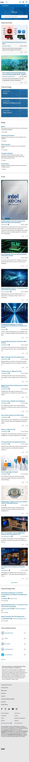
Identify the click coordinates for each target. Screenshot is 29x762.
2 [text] (22, 52)
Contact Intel (4, 687)
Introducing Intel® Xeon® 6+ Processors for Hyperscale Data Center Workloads (13, 221)
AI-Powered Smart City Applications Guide (13, 442)
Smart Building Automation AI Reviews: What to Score (14, 342)
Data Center (14, 598)
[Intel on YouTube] (13, 709)
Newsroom (4, 690)
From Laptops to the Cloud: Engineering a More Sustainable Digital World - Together (14, 73)
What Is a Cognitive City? (8, 429)
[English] (23, 2)
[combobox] (14, 16)
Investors (3, 693)
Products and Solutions (7, 135)
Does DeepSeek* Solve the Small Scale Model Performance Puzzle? (14, 254)
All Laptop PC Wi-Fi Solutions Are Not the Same (13, 567)
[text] (21, 52)
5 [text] (22, 82)
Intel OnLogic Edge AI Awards (9, 472)
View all (3, 659)
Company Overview (6, 685)
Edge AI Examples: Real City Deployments (12, 357)
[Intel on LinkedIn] (9, 709)
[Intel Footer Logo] (3, 749)
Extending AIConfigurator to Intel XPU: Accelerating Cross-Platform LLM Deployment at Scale (14, 325)
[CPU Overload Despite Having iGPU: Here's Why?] (14, 32)
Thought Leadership (7, 153)
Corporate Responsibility (7, 699)
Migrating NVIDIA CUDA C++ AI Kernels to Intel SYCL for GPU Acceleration (14, 288)
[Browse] (5, 6)
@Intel (3, 126)
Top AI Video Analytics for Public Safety (12, 415)
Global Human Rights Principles (14, 734)
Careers (3, 696)
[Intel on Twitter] (5, 709)
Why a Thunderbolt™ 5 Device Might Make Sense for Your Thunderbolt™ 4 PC (13, 533)
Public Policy (4, 704)
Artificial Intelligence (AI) (19, 618)
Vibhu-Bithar (7, 46)
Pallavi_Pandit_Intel (9, 76)
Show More (14, 582)
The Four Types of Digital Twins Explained (13, 401)
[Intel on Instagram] (16, 709)
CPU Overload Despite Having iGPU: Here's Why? (14, 43)
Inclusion (3, 702)
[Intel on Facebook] (2, 709)
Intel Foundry (5, 163)
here (20, 668)
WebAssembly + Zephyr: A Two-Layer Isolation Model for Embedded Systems (14, 502)
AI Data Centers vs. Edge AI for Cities (11, 371)
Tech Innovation (5, 144)
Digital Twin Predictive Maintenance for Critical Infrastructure (14, 386)
